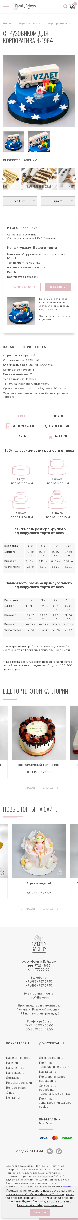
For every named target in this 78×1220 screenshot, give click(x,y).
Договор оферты (51, 1058)
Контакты (13, 1098)
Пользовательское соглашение (52, 1079)
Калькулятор (15, 1068)
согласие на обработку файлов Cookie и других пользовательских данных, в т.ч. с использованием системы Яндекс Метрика (40, 1198)
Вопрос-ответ (16, 1088)
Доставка (13, 1078)
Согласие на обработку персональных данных (54, 1090)
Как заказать (15, 1073)
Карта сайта (48, 1072)
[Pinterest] (59, 1151)
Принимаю (40, 1212)
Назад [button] (30, 788)
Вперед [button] (48, 788)
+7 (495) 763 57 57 (39, 986)
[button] (3, 179)
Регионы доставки (19, 1083)
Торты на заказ (29, 24)
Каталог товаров (18, 1058)
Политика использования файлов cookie (55, 1103)
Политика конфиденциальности (54, 1065)
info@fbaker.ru (39, 998)
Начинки (12, 1063)
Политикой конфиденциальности (40, 1205)
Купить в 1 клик (24, 287)
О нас (10, 1093)
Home (7, 24)
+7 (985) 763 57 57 (39, 982)
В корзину (57, 287)
